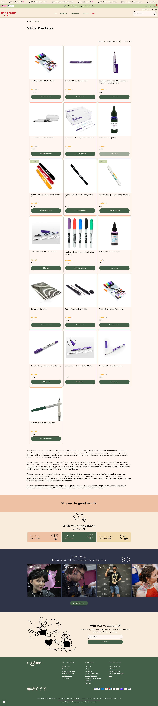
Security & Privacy (91, 676)
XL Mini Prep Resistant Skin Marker (79, 366)
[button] (56, 13)
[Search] (153, 13)
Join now (105, 642)
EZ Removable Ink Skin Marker (43, 138)
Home (29, 21)
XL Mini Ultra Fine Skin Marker (111, 366)
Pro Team (88, 671)
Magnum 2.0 (89, 680)
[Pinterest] (44, 689)
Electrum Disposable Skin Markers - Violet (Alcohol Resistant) (113, 82)
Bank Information (68, 673)
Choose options (46, 97)
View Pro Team (79, 603)
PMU (110, 676)
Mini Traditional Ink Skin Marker (43, 252)
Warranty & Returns (68, 671)
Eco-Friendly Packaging (93, 678)
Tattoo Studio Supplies (116, 673)
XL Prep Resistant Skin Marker (43, 423)
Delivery (64, 669)
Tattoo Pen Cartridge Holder (76, 309)
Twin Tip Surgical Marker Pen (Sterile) (46, 366)
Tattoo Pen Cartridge (39, 309)
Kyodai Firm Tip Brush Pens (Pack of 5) (45, 196)
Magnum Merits (67, 676)
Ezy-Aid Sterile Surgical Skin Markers (79, 138)
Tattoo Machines (114, 671)
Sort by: (100, 41)
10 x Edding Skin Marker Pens (42, 81)
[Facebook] (36, 689)
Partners (88, 683)
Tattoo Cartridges (114, 666)
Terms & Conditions (91, 673)
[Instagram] (29, 689)
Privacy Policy (117, 698)
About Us (88, 666)
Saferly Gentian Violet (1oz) (109, 252)
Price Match (66, 678)
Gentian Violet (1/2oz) (107, 138)
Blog (86, 669)
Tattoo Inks (112, 669)
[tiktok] (33, 689)
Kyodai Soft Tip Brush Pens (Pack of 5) (114, 195)
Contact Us (66, 666)
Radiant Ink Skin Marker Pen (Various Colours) (80, 253)
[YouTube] (40, 689)
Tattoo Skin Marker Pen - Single (111, 309)
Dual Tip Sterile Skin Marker (76, 81)
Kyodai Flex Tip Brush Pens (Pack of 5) (79, 196)
